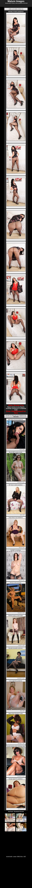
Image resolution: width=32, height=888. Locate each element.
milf (25, 415)
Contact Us (20, 9)
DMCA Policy (20, 856)
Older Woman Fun (16, 405)
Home (10, 9)
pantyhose (15, 416)
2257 (25, 856)
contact (14, 856)
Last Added (14, 9)
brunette (21, 415)
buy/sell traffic (9, 856)
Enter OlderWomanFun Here (16, 412)
